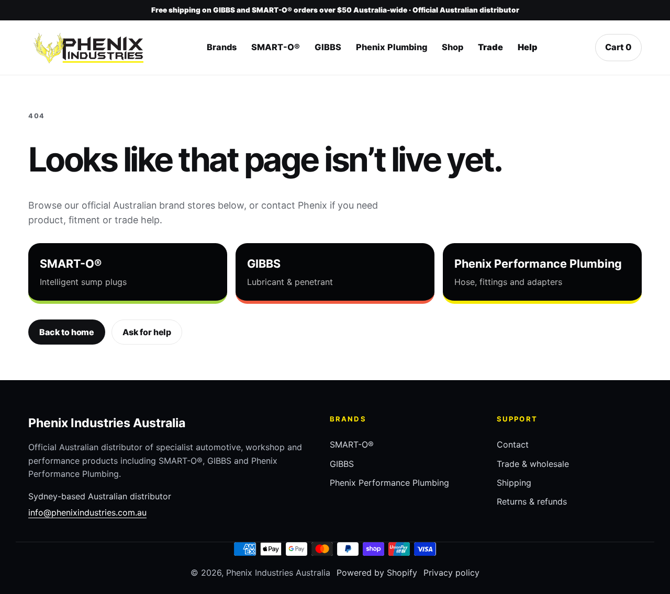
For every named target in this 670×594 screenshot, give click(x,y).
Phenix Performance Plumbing (389, 482)
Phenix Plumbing (391, 47)
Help (528, 47)
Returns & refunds (532, 501)
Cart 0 (618, 47)
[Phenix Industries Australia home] (88, 48)
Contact (513, 444)
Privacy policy (451, 572)
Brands (222, 47)
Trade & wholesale (533, 464)
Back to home (66, 332)
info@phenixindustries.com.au (87, 512)
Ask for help (146, 332)
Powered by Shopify (377, 572)
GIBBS (328, 47)
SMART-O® (275, 47)
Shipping (514, 482)
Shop (452, 47)
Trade (490, 47)
